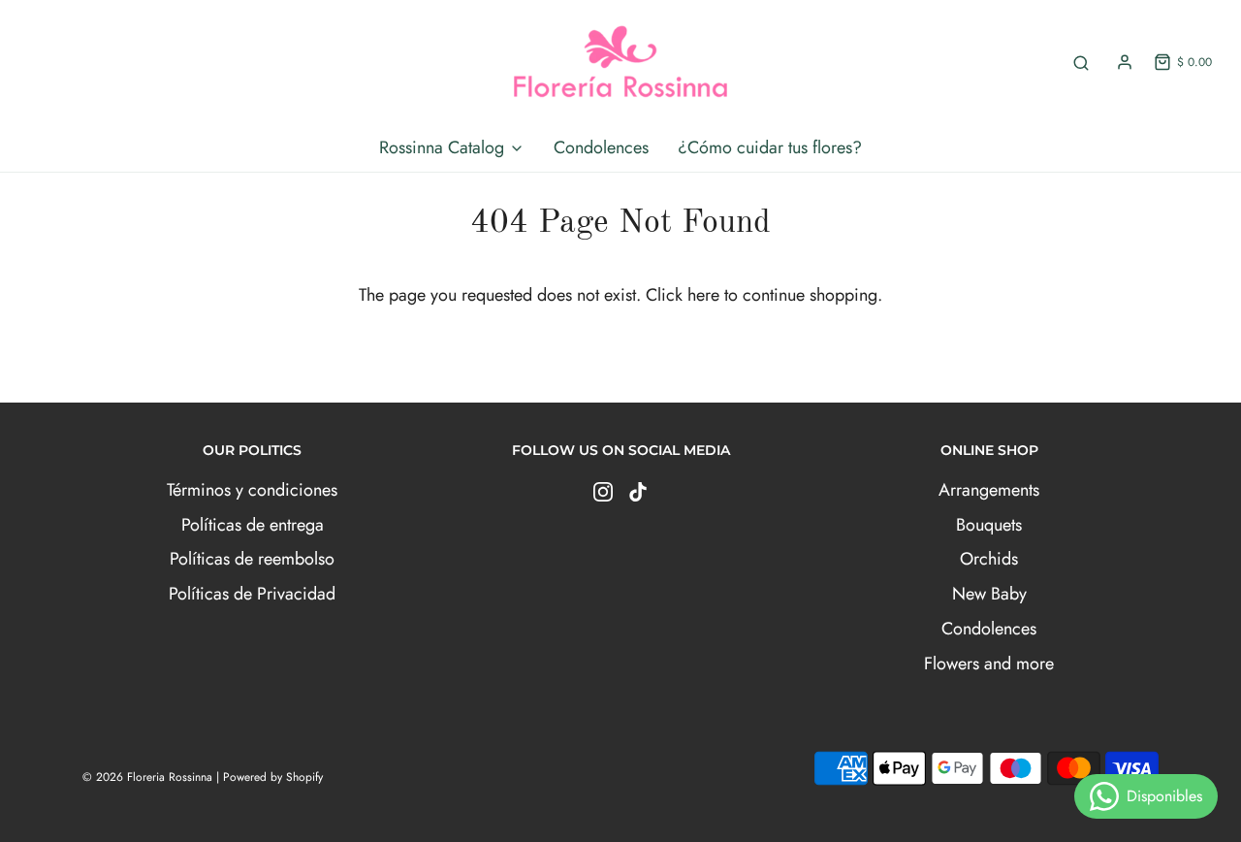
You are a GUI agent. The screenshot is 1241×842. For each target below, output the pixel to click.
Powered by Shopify (273, 777)
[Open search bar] (1081, 62)
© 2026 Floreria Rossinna (147, 777)
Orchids (989, 558)
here (703, 295)
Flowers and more (989, 663)
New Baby (989, 593)
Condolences (601, 147)
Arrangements (989, 489)
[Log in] (1124, 62)
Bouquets (989, 524)
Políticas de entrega (252, 524)
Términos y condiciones (252, 489)
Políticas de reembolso (252, 558)
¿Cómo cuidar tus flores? (770, 147)
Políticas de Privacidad (252, 593)
